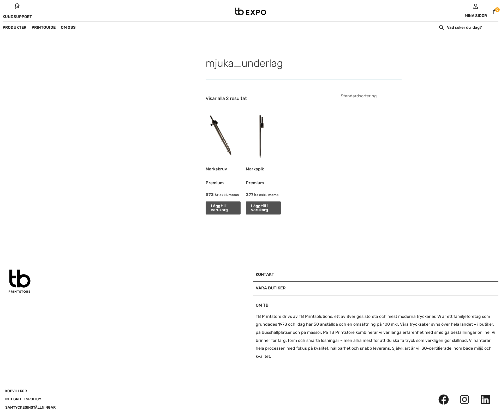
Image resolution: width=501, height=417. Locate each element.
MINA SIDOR (476, 15)
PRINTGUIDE (44, 27)
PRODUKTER (14, 27)
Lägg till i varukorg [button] (219, 208)
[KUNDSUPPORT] (17, 6)
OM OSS (68, 27)
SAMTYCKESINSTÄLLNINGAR (30, 407)
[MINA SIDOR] (475, 6)
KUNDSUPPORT (17, 16)
